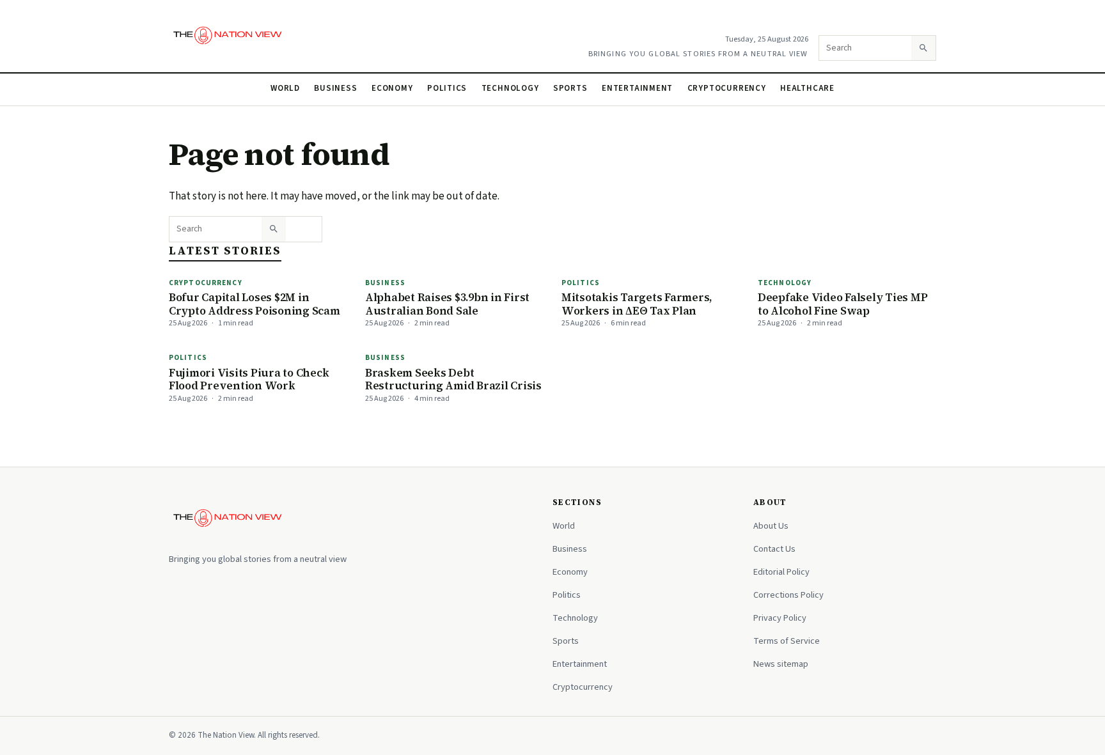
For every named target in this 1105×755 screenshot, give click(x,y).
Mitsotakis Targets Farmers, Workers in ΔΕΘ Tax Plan (636, 304)
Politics (447, 88)
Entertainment (637, 88)
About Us (770, 526)
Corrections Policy (788, 595)
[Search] (923, 48)
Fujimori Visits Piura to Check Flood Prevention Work (249, 379)
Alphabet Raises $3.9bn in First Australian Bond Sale (447, 304)
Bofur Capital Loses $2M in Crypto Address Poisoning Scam (254, 304)
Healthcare (807, 88)
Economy (392, 88)
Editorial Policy (781, 572)
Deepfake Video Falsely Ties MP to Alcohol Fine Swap (842, 304)
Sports (570, 88)
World (285, 88)
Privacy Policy (779, 618)
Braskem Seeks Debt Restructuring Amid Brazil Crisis (453, 379)
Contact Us (774, 549)
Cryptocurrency (726, 88)
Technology (510, 88)
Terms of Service (786, 641)
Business (335, 88)
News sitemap (780, 664)
